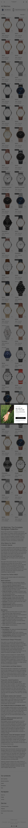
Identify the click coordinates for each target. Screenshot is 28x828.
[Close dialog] (26, 405)
